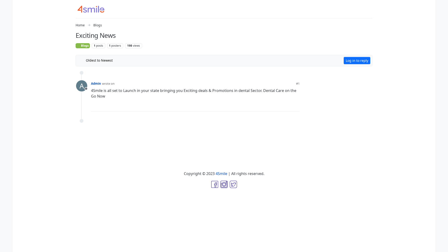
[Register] (442, 15)
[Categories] (6, 5)
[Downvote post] (287, 106)
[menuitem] (442, 5)
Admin (96, 83)
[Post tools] (296, 106)
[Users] (6, 43)
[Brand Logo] (93, 9)
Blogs (84, 46)
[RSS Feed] (120, 60)
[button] (6, 237)
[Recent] (6, 15)
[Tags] (6, 24)
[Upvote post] (272, 106)
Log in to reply (357, 60)
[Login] (442, 5)
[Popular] (6, 33)
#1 (298, 83)
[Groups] (6, 52)
